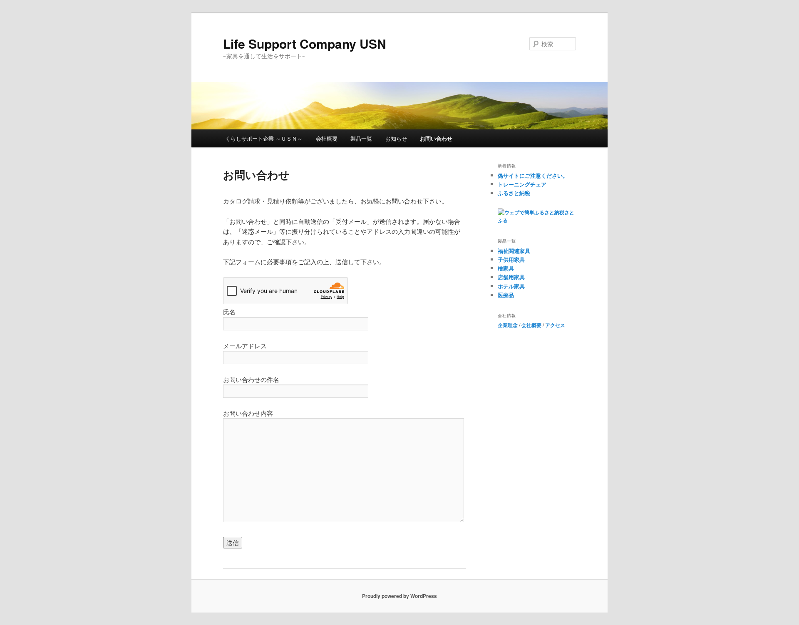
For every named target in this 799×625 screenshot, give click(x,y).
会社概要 (326, 138)
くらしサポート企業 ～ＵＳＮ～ (264, 138)
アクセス (555, 325)
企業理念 (508, 325)
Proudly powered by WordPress (399, 596)
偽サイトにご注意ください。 (533, 175)
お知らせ (396, 138)
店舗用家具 (511, 277)
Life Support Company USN (304, 43)
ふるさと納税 (514, 193)
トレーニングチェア (522, 184)
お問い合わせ (436, 138)
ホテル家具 (511, 286)
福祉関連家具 (514, 251)
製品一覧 (361, 138)
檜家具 (506, 268)
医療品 (506, 295)
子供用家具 (511, 259)
